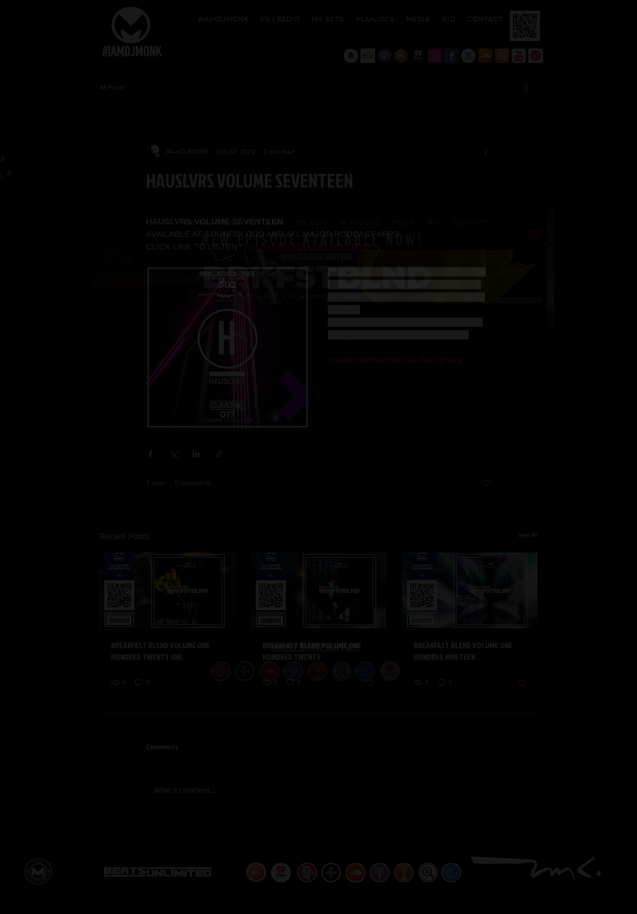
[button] (534, 233)
